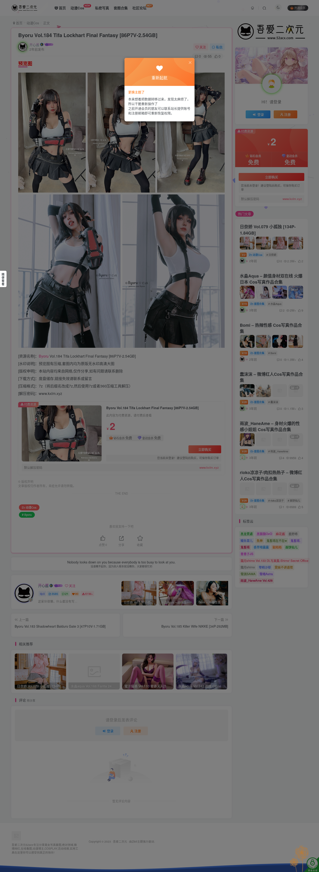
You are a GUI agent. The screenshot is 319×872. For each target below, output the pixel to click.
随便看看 (3, 279)
